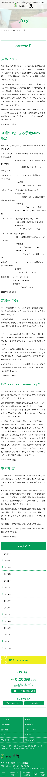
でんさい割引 (6, 725)
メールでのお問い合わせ (26, 691)
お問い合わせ (30, 740)
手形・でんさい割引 (12, 703)
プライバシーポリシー (9, 740)
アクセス (28, 735)
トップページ (5, 30)
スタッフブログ (31, 730)
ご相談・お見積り (43, 774)
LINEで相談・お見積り (27, 774)
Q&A (18, 660)
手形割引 (28, 719)
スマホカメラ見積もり (13, 774)
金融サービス (30, 725)
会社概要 (4, 730)
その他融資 (34, 703)
